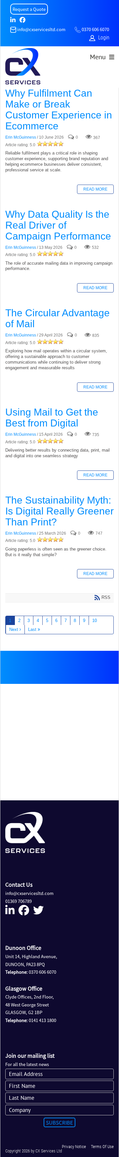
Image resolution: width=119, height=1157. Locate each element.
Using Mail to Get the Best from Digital (51, 417)
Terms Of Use (102, 1146)
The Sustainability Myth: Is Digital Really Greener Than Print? (59, 511)
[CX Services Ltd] (22, 68)
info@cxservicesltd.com (41, 29)
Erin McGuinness (20, 137)
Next (13, 629)
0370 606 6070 (95, 29)
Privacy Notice (74, 1146)
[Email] (13, 29)
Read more (95, 189)
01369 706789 (18, 901)
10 (94, 620)
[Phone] (78, 29)
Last (32, 629)
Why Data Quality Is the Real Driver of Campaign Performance (58, 225)
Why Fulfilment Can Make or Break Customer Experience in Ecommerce (58, 109)
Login (103, 37)
